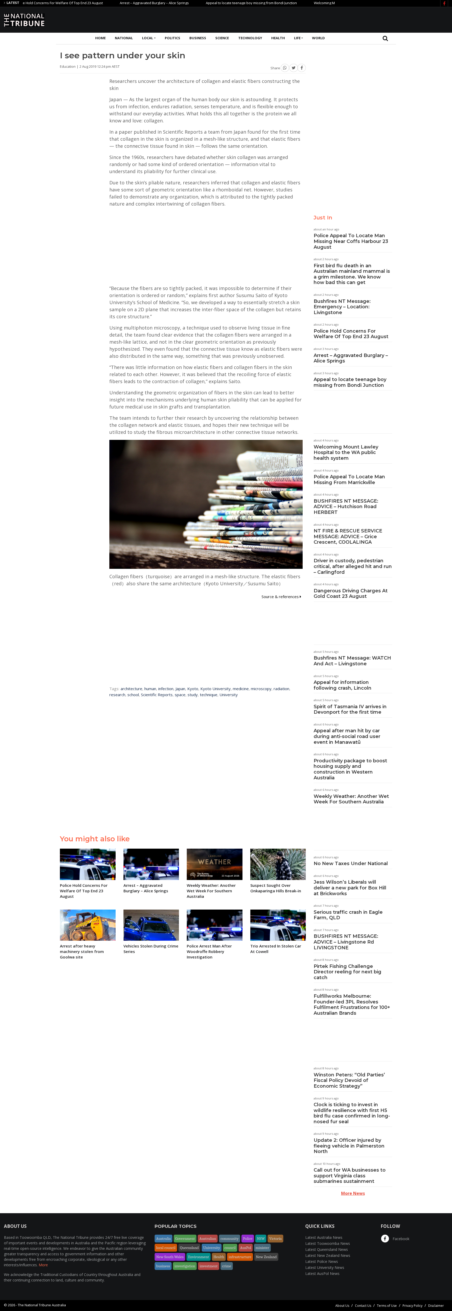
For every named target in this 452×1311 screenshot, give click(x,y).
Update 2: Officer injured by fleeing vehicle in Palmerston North (349, 1145)
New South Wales (170, 1257)
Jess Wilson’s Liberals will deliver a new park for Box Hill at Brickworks (350, 887)
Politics (172, 38)
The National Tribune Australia (42, 1305)
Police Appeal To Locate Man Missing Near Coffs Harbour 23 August (351, 241)
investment (209, 1266)
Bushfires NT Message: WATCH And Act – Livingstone (352, 661)
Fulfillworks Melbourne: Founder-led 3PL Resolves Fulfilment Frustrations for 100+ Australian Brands (352, 1004)
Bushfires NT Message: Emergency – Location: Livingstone (342, 306)
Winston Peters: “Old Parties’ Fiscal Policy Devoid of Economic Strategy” (349, 1080)
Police (247, 1238)
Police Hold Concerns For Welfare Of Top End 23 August (351, 334)
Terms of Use (387, 1305)
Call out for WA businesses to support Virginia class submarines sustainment (350, 1175)
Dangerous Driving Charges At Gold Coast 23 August (351, 593)
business (163, 1266)
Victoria (275, 1238)
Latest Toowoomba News (327, 1243)
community (230, 1238)
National (124, 38)
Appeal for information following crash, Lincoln (342, 685)
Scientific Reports (157, 694)
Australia (163, 1238)
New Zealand (266, 1257)
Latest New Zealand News (327, 1255)
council (230, 1247)
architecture (131, 688)
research (117, 694)
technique (208, 694)
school (133, 694)
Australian (207, 1238)
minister (262, 1247)
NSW (261, 1238)
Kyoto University (215, 688)
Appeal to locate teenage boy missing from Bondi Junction (221, 3)
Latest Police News (321, 1261)
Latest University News (324, 1267)
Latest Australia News (323, 1237)
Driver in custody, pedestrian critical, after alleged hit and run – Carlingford (353, 566)
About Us (342, 1305)
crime (226, 1266)
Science (222, 38)
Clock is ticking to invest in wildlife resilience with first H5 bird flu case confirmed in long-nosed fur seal (352, 1113)
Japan (180, 688)
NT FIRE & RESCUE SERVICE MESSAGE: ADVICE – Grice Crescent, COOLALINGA (348, 536)
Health (278, 38)
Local (147, 38)
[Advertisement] (353, 19)
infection (165, 688)
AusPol (245, 1247)
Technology (250, 38)
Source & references (281, 596)
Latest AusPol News (322, 1273)
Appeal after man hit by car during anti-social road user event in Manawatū (347, 736)
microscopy (261, 688)
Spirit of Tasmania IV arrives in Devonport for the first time (350, 709)
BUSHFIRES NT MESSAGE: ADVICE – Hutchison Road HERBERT (346, 506)
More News (353, 1193)
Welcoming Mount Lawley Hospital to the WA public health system (346, 452)
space (180, 694)
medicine (241, 688)
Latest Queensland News (326, 1249)
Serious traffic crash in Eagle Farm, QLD (348, 915)
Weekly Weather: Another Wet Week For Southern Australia (351, 799)
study (193, 694)
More (43, 1264)
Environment (198, 1257)
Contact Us (363, 1305)
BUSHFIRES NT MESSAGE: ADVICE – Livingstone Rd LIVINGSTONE (346, 941)
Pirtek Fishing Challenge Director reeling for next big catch (347, 971)
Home (100, 38)
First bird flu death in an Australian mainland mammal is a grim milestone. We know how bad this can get (352, 274)
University (228, 694)
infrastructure (240, 1257)
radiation (281, 688)
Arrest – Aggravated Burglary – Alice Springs (124, 3)
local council (166, 1247)
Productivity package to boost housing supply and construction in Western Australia (350, 769)
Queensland (189, 1247)
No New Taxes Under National (351, 863)
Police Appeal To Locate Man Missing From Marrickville (349, 479)
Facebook (400, 1238)
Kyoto (192, 688)
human (150, 688)
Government (185, 1238)
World (318, 38)
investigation (184, 1266)
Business (197, 38)
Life (297, 38)
